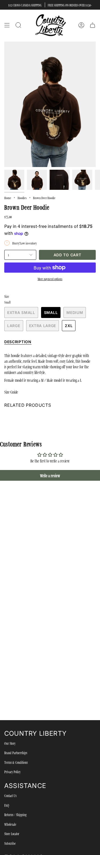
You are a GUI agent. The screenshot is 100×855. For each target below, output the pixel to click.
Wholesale (10, 824)
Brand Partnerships (15, 752)
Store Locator (11, 833)
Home (7, 197)
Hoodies (22, 197)
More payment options (50, 278)
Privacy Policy (12, 771)
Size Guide (11, 391)
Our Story (9, 743)
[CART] (92, 25)
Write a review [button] (50, 475)
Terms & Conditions (16, 762)
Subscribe (10, 843)
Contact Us (10, 795)
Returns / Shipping (15, 814)
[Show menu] (7, 25)
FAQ (6, 805)
